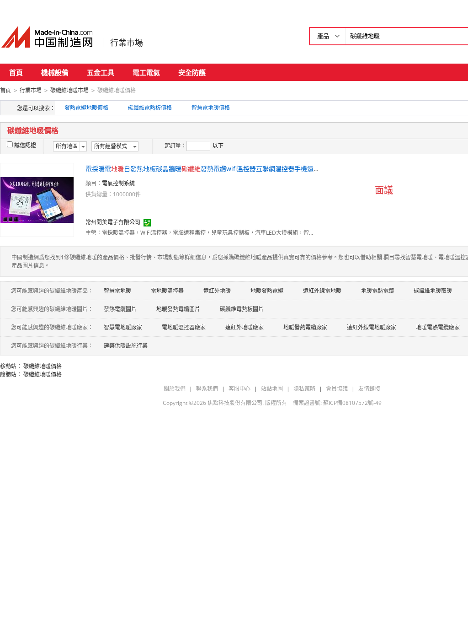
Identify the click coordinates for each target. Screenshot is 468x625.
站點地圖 (272, 389)
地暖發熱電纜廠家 (305, 327)
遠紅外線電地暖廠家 (371, 327)
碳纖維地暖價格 (42, 366)
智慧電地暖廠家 (123, 327)
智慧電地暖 (117, 291)
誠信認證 (25, 145)
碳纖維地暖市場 (69, 90)
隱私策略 (304, 389)
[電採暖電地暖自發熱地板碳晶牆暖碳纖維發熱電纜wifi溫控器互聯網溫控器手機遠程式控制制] (37, 199)
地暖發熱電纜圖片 (178, 309)
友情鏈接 (369, 389)
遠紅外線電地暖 (322, 291)
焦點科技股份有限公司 (234, 403)
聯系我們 (207, 389)
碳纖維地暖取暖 (433, 291)
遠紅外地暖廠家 (244, 327)
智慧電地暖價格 (210, 108)
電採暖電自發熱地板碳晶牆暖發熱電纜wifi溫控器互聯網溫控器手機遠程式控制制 (215, 168)
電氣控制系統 (118, 183)
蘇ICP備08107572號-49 (352, 403)
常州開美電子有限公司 (112, 222)
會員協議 (337, 389)
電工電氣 (146, 72)
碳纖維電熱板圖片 (242, 309)
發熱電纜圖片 (120, 309)
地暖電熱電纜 (377, 291)
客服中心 (239, 389)
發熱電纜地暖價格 (86, 108)
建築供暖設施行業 (126, 346)
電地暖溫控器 (167, 291)
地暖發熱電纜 (266, 291)
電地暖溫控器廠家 (184, 327)
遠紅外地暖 (217, 291)
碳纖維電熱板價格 (150, 108)
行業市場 (126, 42)
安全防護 (192, 72)
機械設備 (55, 72)
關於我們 (175, 389)
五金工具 (100, 72)
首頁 (16, 72)
